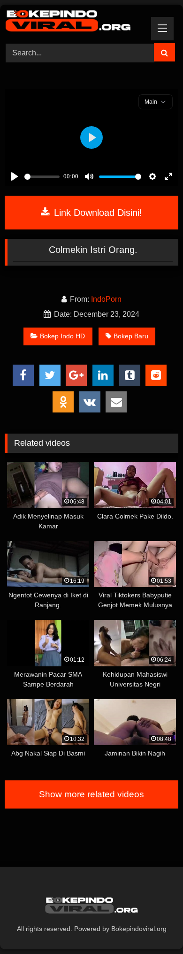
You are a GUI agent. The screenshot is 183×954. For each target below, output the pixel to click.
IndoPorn (106, 299)
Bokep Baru (131, 336)
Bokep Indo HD (62, 336)
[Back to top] (154, 926)
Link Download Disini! (96, 212)
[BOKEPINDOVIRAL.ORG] (75, 22)
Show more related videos (91, 794)
